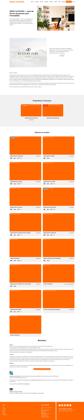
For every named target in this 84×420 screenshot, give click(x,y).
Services (51, 1)
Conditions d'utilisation (62, 411)
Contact (63, 1)
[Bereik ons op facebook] (60, 405)
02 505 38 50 (21, 384)
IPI (25, 377)
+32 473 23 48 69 (44, 415)
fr (73, 1)
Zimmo (75, 410)
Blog (59, 1)
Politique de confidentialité (68, 411)
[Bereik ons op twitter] (62, 405)
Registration (68, 1)
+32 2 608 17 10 (44, 414)
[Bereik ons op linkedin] (68, 405)
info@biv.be (26, 384)
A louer (41, 1)
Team (56, 1)
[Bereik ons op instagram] (65, 405)
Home (32, 1)
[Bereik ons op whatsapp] (70, 405)
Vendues (46, 1)
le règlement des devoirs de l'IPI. (37, 380)
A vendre (37, 1)
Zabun (73, 410)
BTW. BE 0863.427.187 (45, 413)
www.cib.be (41, 393)
